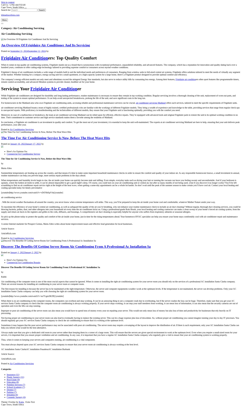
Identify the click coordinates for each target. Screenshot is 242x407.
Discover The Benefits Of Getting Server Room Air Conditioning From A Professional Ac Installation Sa (76, 246)
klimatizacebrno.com (10, 15)
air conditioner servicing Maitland (151, 103)
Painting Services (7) (16, 384)
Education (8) (13, 382)
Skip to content (7, 2)
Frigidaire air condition (186, 79)
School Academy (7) (16, 387)
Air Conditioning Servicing (22, 129)
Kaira (21, 402)
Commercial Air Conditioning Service (23, 154)
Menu (4, 20)
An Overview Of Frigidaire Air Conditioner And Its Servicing (45, 45)
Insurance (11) (13, 374)
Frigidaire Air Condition (24, 57)
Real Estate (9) (13, 379)
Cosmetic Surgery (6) (16, 397)
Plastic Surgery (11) (15, 377)
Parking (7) (12, 392)
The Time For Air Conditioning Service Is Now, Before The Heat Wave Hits (55, 138)
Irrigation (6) (12, 395)
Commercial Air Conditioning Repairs (23, 262)
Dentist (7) (11, 390)
